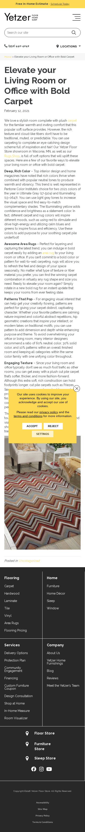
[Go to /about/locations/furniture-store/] (42, 746)
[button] (73, 32)
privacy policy (48, 412)
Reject (53, 426)
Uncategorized (29, 560)
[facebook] (33, 769)
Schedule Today (60, 3)
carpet (72, 120)
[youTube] (49, 769)
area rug (48, 253)
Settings (42, 434)
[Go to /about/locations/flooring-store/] (42, 734)
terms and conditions (28, 416)
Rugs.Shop (12, 156)
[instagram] (41, 769)
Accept (32, 426)
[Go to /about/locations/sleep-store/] (42, 759)
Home (8, 56)
